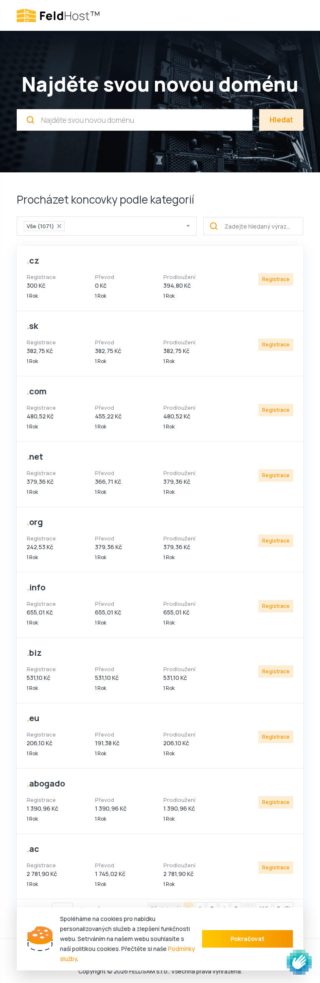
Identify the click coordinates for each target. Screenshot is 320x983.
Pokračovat (247, 939)
